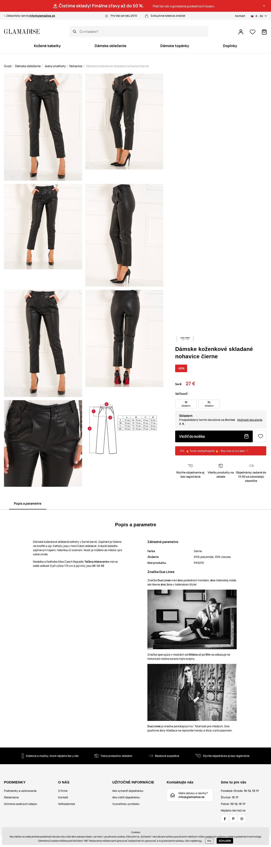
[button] (264, 5)
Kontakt (240, 16)
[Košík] (264, 32)
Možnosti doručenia (249, 420)
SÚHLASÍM (225, 840)
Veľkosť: (181, 393)
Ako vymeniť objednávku (127, 791)
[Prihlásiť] (241, 32)
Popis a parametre (27, 503)
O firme (62, 791)
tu (200, 840)
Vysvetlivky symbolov (125, 804)
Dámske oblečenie (28, 66)
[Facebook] (225, 819)
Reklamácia (11, 797)
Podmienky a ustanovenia (20, 791)
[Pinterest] (233, 819)
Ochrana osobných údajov (20, 804)
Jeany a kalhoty (55, 66)
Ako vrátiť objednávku (126, 797)
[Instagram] (242, 819)
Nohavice (75, 66)
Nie (209, 840)
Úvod (7, 66)
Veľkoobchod (66, 804)
